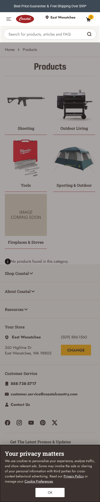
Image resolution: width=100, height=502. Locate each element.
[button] (8, 19)
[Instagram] (19, 422)
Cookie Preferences (39, 481)
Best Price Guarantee (30, 6)
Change (76, 350)
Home (10, 49)
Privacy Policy (74, 476)
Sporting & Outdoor (74, 185)
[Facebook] (7, 422)
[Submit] (90, 34)
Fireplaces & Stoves (26, 242)
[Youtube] (31, 422)
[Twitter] (54, 422)
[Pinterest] (42, 422)
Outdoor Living (74, 128)
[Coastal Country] (28, 19)
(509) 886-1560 (74, 337)
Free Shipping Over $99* (68, 6)
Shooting (26, 128)
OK (50, 492)
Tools (26, 185)
